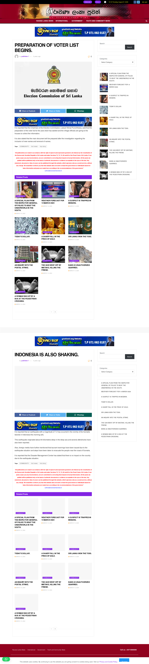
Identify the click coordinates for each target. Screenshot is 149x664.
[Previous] (51, 311)
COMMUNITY (24, 146)
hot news (34, 146)
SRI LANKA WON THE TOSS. (80, 236)
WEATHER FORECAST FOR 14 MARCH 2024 (52, 201)
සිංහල (98, 2)
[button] (6, 659)
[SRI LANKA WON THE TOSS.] (104, 132)
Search (102, 43)
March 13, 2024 (74, 206)
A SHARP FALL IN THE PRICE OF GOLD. (50, 237)
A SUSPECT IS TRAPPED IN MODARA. (79, 201)
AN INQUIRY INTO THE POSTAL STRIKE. (24, 266)
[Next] (55, 311)
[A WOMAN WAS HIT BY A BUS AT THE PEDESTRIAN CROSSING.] (104, 175)
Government (77, 21)
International (62, 21)
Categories (103, 59)
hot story (43, 463)
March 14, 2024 (20, 213)
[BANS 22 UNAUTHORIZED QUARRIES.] (104, 165)
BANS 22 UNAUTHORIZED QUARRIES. (79, 266)
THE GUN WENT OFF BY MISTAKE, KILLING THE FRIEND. (51, 267)
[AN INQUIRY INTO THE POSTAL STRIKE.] (104, 143)
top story (43, 146)
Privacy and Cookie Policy (108, 662)
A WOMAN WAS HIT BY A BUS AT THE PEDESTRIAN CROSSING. (25, 298)
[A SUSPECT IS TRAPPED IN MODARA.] (104, 99)
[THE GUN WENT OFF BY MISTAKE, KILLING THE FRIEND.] (104, 154)
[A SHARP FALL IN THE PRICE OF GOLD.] (104, 121)
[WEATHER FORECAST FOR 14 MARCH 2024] (104, 88)
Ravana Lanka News (44, 21)
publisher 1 (25, 56)
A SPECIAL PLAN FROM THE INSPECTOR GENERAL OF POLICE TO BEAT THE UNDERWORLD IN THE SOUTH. (26, 205)
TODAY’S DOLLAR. (22, 236)
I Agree (124, 661)
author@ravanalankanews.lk (53, 171)
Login (145, 2)
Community (20, 196)
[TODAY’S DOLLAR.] (104, 110)
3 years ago (36, 56)
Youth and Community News (98, 21)
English (88, 2)
